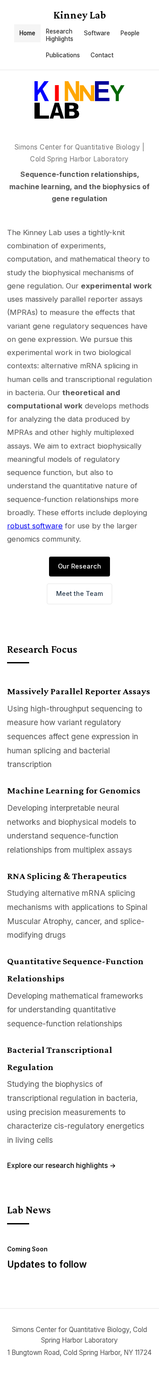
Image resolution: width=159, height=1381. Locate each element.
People (130, 33)
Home (27, 33)
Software (97, 33)
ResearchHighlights (59, 35)
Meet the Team (79, 593)
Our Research (79, 566)
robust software (35, 525)
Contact (102, 55)
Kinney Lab (79, 15)
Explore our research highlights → (61, 1165)
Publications (63, 55)
